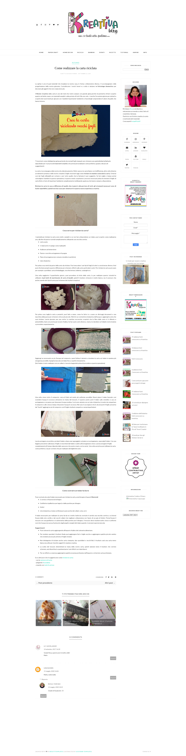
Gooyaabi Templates (84, 751)
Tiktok (127, 159)
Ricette (112, 52)
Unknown (48, 668)
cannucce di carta (46, 560)
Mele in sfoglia (45, 622)
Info (145, 52)
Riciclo (80, 52)
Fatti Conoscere (137, 359)
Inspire (136, 52)
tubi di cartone (49, 565)
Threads (135, 167)
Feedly (144, 159)
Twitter (127, 167)
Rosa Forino (54, 684)
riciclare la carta (68, 558)
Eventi (102, 52)
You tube (135, 159)
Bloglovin (144, 150)
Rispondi (113, 658)
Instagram (136, 142)
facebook (127, 142)
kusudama (46, 562)
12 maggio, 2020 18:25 (55, 687)
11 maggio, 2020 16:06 (51, 671)
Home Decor (68, 52)
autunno (75, 62)
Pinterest (144, 142)
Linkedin (135, 150)
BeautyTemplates (56, 751)
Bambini (91, 52)
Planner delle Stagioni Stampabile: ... (102, 622)
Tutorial (124, 52)
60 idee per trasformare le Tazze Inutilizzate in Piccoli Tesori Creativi (140, 426)
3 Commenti (39, 577)
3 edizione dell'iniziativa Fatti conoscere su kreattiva (139, 415)
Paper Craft (53, 52)
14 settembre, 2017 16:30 (52, 649)
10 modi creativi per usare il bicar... (74, 622)
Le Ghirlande (50, 646)
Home (41, 52)
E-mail (127, 150)
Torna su (146, 751)
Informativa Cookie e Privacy (135, 496)
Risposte (45, 679)
